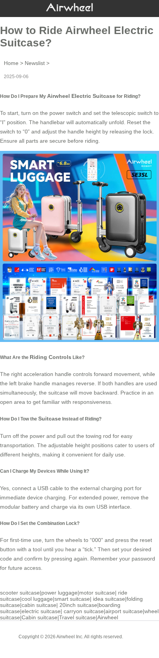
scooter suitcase (20, 593)
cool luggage (37, 599)
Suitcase (49, 418)
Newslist (35, 63)
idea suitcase (109, 599)
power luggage (59, 593)
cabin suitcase (39, 605)
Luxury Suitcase (90, 642)
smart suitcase (72, 599)
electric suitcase (41, 611)
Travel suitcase (77, 617)
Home (11, 63)
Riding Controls (50, 357)
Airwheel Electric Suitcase (81, 96)
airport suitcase (124, 611)
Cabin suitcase (40, 617)
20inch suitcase (78, 605)
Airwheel (107, 617)
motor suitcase (97, 593)
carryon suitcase (84, 611)
